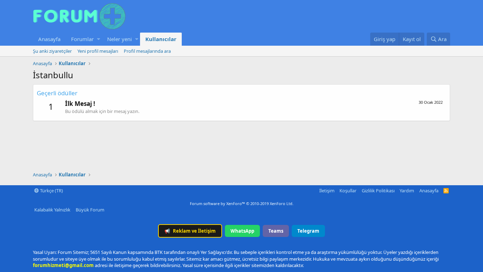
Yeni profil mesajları (97, 51)
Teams (275, 231)
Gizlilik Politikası (378, 190)
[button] (98, 39)
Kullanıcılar (160, 38)
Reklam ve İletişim (190, 231)
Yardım (407, 190)
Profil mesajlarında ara (147, 51)
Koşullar (347, 190)
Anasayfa (49, 38)
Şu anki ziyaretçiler (52, 51)
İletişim (326, 190)
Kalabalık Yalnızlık (52, 209)
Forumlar (82, 38)
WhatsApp (242, 231)
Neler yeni (119, 38)
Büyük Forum (90, 209)
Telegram (308, 231)
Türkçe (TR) (51, 190)
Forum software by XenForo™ (241, 203)
